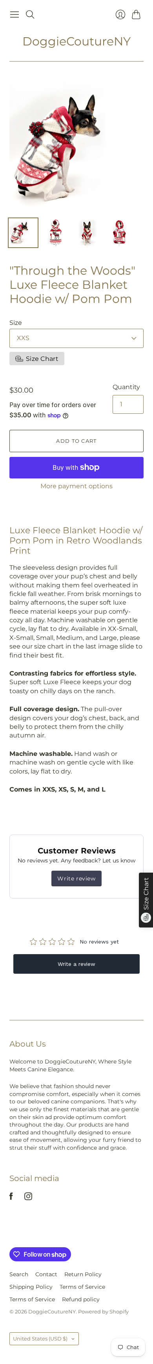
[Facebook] (11, 1198)
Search (18, 1274)
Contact (46, 1274)
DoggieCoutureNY (76, 41)
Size (15, 322)
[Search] (30, 14)
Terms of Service (82, 1286)
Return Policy (83, 1274)
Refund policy (81, 1299)
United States (40, 1338)
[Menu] (14, 14)
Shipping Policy (31, 1286)
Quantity (126, 387)
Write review (76, 878)
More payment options (76, 486)
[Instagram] (28, 1198)
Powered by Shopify (103, 1311)
